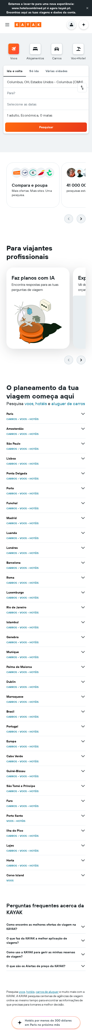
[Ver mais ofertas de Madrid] (83, 518)
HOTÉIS (34, 419)
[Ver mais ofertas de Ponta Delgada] (83, 473)
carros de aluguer (47, 992)
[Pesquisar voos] (13, 48)
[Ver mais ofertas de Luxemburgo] (83, 592)
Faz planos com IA (33, 278)
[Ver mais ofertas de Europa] (83, 741)
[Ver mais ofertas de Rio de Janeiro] (83, 607)
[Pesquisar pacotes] (78, 48)
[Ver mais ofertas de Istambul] (83, 622)
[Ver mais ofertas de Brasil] (83, 711)
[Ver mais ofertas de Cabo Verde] (83, 756)
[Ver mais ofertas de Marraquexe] (83, 696)
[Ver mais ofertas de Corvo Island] (83, 875)
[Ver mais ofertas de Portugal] (83, 726)
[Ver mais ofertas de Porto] (83, 488)
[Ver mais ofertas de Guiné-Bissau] (83, 771)
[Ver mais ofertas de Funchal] (83, 503)
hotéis (41, 403)
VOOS (23, 419)
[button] (87, 8)
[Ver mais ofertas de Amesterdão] (83, 428)
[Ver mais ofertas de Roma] (83, 577)
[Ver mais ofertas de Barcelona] (83, 562)
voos (29, 403)
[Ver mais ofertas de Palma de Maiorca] (83, 666)
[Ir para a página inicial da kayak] (28, 24)
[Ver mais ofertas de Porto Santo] (83, 815)
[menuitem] (13, 51)
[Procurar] (35, 48)
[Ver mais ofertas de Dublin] (83, 681)
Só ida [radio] (34, 71)
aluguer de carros (68, 403)
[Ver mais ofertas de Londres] (83, 547)
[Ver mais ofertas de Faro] (83, 800)
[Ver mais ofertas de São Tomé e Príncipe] (83, 785)
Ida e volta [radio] (14, 71)
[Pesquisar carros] (56, 48)
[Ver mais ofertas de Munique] (83, 652)
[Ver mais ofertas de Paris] (83, 413)
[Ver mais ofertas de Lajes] (83, 845)
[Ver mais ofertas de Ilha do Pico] (83, 830)
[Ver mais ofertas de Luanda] (83, 532)
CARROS (11, 419)
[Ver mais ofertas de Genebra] (83, 637)
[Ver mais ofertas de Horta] (83, 860)
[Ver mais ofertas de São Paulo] (83, 443)
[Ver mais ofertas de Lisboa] (83, 458)
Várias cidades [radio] (56, 71)
